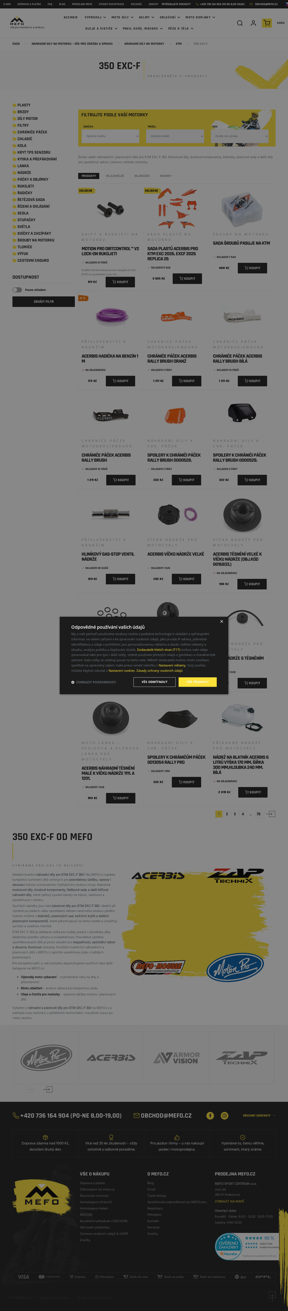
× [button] (221, 621)
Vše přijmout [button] (198, 682)
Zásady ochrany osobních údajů (159, 670)
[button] (93, 682)
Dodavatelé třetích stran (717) (158, 649)
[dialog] (144, 655)
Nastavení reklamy (172, 665)
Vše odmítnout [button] (154, 682)
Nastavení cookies (122, 670)
